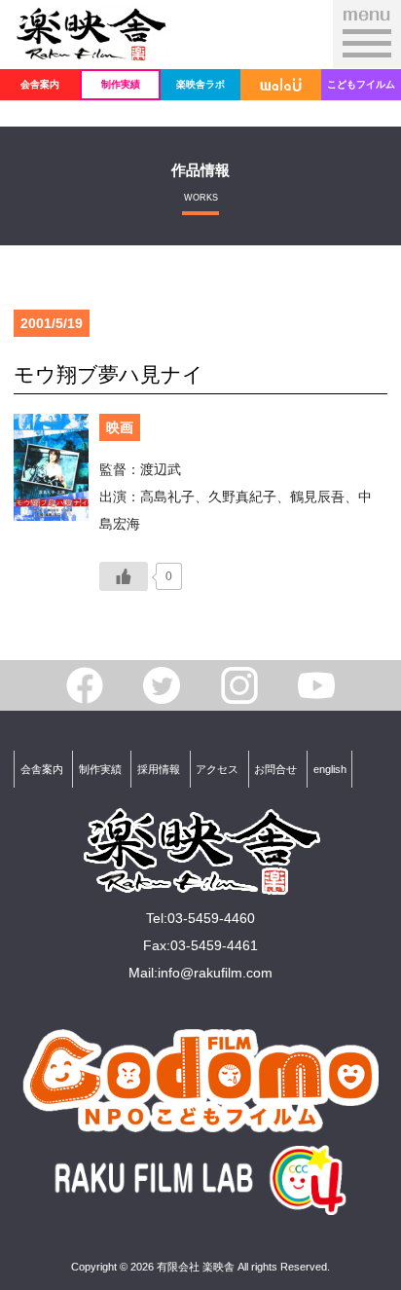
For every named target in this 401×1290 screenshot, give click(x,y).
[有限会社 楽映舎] (90, 49)
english (329, 769)
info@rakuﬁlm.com (215, 972)
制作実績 (120, 84)
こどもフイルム (361, 84)
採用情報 (158, 769)
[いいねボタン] (123, 576)
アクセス (217, 769)
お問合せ (275, 769)
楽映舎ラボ (200, 84)
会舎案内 (39, 84)
